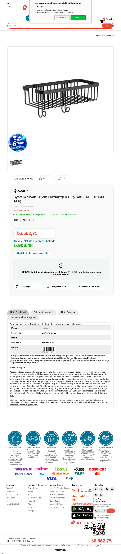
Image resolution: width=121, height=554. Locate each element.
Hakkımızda (10, 491)
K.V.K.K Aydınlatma (57, 498)
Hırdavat (31, 501)
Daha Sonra (62, 17)
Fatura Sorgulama (57, 507)
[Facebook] (95, 489)
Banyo (30, 495)
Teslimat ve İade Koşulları (23, 317)
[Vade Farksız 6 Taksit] (15, 438)
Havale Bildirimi (12, 504)
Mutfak (30, 491)
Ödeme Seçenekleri (43, 312)
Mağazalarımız (12, 495)
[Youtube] (112, 489)
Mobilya (31, 511)
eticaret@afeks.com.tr (82, 504)
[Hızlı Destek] (69, 438)
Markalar (9, 501)
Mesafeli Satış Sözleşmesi (60, 488)
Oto (29, 504)
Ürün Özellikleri (18, 312)
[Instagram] (106, 489)
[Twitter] (101, 489)
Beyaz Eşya (32, 488)
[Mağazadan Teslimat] (51, 438)
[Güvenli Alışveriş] (105, 438)
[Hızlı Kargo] (87, 438)
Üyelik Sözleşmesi (57, 491)
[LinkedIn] (95, 495)
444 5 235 (72, 272)
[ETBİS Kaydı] (99, 530)
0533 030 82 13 (80, 498)
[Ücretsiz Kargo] (33, 438)
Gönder (110, 511)
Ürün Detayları (68, 312)
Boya (30, 507)
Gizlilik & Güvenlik (57, 495)
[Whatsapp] (101, 495)
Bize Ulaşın (10, 498)
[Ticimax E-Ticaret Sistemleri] (60, 551)
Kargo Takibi (55, 501)
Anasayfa (10, 488)
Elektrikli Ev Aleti (34, 498)
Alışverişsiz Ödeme (57, 504)
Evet (78, 17)
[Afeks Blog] (82, 525)
